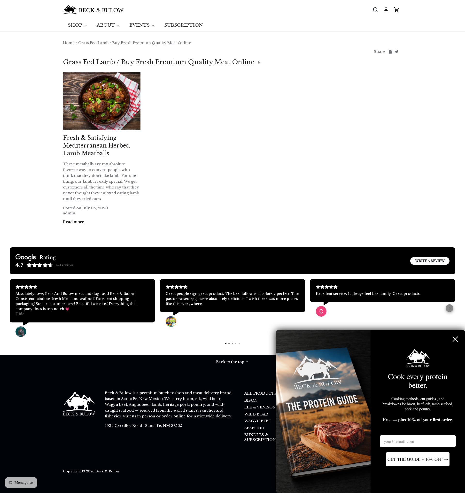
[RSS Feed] (258, 62)
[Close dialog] (455, 339)
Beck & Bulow (107, 471)
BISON (250, 400)
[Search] (375, 9)
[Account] (386, 9)
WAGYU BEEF (257, 421)
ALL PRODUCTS (260, 393)
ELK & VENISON (260, 407)
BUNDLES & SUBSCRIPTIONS (261, 437)
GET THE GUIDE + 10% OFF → (418, 459)
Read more (73, 221)
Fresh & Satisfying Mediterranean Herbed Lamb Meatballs (96, 145)
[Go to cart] (397, 9)
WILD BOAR (256, 414)
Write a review (430, 261)
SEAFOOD (254, 428)
